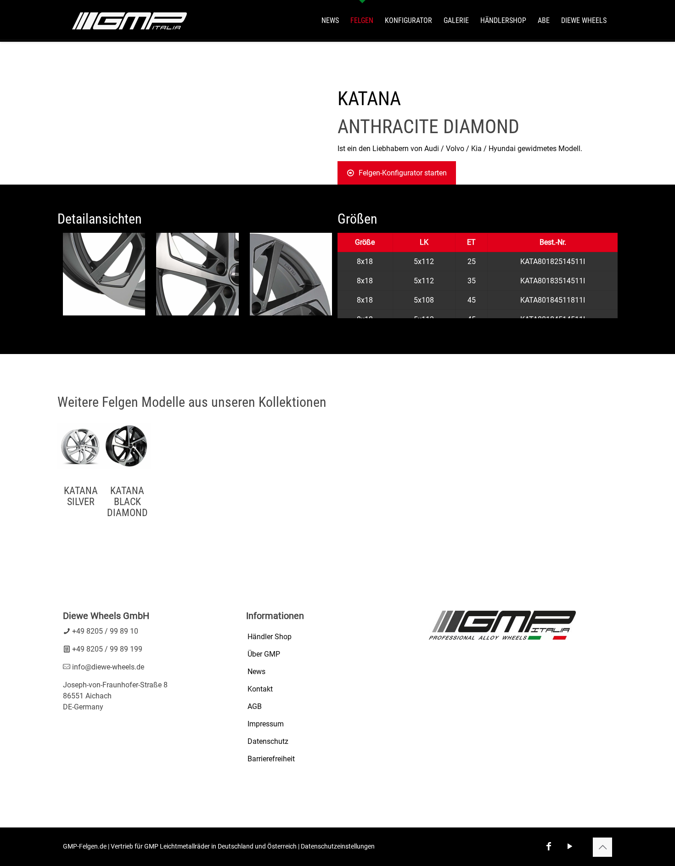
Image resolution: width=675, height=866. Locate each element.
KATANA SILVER (81, 496)
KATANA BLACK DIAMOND (127, 501)
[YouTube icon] (569, 846)
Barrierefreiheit (271, 758)
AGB (255, 706)
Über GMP (264, 654)
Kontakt (260, 689)
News (256, 671)
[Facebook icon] (548, 846)
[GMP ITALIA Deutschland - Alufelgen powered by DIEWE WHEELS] (129, 20)
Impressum (266, 724)
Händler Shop (270, 636)
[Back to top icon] (602, 847)
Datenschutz (268, 741)
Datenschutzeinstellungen (338, 846)
